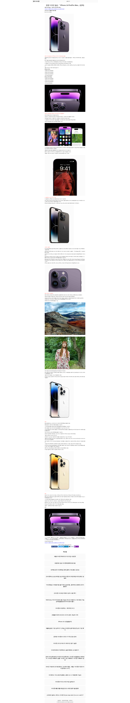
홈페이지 (68, 1)
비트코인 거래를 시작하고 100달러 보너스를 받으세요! (54, 542)
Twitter (61, 546)
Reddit (72, 546)
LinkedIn (66, 546)
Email (77, 546)
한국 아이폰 (36, 1)
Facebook (55, 546)
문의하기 (71, 700)
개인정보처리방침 (65, 700)
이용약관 (59, 700)
